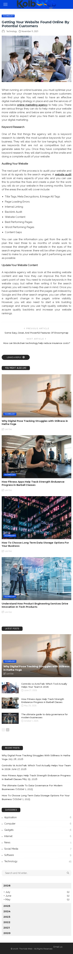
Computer (37, 823)
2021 (6, 927)
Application (37, 817)
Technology (8, 16)
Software (37, 855)
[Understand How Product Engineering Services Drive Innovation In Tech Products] (36, 578)
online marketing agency (32, 104)
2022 (6, 922)
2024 (7, 911)
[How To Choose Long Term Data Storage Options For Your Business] (36, 517)
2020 (7, 933)
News (37, 842)
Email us (57, 947)
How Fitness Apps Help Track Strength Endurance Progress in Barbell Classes (33, 483)
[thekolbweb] (36, 4)
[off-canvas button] (5, 4)
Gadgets (37, 830)
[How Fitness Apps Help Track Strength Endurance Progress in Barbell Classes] (36, 456)
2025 (6, 905)
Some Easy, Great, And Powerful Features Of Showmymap (36, 332)
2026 (7, 885)
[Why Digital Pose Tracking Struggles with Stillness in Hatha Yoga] (36, 395)
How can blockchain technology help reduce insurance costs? (36, 343)
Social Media (37, 848)
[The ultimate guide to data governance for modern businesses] (10, 718)
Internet (37, 836)
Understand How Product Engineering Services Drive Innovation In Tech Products (35, 605)
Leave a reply (14, 357)
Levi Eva (8, 429)
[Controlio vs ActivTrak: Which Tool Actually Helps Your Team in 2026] (10, 687)
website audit (63, 174)
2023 (6, 916)
